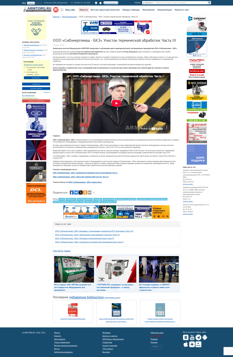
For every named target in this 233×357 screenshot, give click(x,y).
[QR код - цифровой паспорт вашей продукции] (161, 212)
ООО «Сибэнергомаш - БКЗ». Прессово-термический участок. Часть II (80, 177)
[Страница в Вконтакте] (186, 336)
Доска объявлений (29, 92)
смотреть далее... (188, 184)
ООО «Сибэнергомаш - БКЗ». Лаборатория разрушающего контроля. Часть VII (87, 235)
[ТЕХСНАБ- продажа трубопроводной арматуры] (116, 27)
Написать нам (182, 9)
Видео (57, 349)
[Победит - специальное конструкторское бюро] (36, 171)
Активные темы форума (30, 42)
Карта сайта (201, 332)
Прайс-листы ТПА (189, 167)
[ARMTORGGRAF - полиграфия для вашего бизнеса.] (197, 154)
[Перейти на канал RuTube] (198, 343)
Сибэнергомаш (70, 199)
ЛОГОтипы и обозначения (113, 339)
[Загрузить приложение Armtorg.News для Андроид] (205, 336)
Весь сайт (70, 9)
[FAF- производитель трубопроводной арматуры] (90, 27)
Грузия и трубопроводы (33, 55)
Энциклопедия (164, 9)
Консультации (59, 339)
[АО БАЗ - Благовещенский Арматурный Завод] (197, 90)
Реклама (154, 342)
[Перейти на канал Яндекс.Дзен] (192, 343)
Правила (154, 339)
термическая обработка (85, 199)
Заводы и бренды (131, 9)
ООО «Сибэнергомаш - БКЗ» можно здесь (85, 182)
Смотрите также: (62, 250)
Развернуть (46, 92)
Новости (84, 9)
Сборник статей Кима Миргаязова (72, 319)
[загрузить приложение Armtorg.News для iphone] (100, 3)
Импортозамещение (31, 45)
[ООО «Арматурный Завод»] (36, 121)
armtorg (61, 199)
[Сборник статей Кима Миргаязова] (73, 309)
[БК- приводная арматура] (36, 193)
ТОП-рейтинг (107, 349)
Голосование (148, 9)
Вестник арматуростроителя (105, 9)
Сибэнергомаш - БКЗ (91, 202)
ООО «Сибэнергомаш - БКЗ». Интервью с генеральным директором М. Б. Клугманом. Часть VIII (94, 231)
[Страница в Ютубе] (192, 336)
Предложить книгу (112, 297)
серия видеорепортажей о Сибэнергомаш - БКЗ (68, 202)
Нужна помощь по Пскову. (33, 50)
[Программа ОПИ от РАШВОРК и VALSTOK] (143, 27)
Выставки (106, 352)
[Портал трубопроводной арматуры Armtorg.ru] (37, 9)
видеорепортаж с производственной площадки (152, 199)
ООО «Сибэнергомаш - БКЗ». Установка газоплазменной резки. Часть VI (84, 238)
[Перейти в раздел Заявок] (36, 27)
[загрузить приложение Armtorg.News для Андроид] (96, 3)
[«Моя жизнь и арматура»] (116, 309)
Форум (57, 332)
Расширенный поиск (30, 98)
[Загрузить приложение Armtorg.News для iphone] (186, 343)
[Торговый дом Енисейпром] (80, 212)
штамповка (97, 199)
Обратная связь (157, 332)
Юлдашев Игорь (108, 199)
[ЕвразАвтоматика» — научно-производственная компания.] (143, 212)
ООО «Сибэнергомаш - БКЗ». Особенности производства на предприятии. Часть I (85, 173)
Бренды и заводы (109, 336)
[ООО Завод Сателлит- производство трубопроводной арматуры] (197, 25)
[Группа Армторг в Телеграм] (198, 336)
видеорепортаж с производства (125, 199)
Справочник (107, 342)
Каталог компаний (109, 345)
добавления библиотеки (86, 297)
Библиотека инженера (63, 352)
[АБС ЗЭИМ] (197, 47)
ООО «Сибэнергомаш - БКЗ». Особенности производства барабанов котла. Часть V (89, 242)
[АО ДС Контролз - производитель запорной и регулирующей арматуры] (36, 150)
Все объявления (28, 95)
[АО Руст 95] (107, 212)
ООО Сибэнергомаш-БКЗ (108, 202)
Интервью (106, 332)
